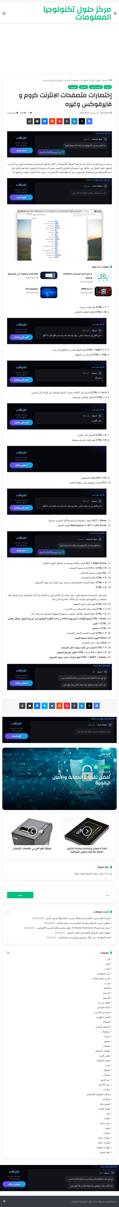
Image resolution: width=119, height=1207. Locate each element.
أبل (108, 959)
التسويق (106, 997)
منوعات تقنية (104, 1137)
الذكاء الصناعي (103, 1007)
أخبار (108, 964)
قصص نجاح (105, 1104)
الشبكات (106, 1022)
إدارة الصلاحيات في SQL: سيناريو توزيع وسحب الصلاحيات (84, 937)
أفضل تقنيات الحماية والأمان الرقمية (81, 780)
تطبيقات (106, 1046)
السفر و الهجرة (103, 1017)
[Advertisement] (59, 49)
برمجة (107, 1036)
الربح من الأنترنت (102, 1012)
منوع (108, 1128)
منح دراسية (105, 1123)
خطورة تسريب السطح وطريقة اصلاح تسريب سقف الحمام (83, 923)
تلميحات (73, 87)
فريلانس (106, 1099)
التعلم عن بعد (104, 1002)
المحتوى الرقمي (102, 1026)
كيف (108, 1113)
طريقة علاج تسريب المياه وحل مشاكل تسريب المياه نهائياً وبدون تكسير (78, 918)
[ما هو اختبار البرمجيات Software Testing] (103, 277)
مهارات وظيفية (103, 1147)
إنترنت (107, 983)
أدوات (107, 87)
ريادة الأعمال (104, 1084)
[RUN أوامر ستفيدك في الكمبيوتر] (48, 275)
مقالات (107, 1118)
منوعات (106, 1133)
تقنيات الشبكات (103, 1060)
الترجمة (106, 993)
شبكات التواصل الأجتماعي (98, 1094)
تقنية (108, 1065)
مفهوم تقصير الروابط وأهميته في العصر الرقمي (88, 932)
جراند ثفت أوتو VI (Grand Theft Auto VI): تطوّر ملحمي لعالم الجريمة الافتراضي (73, 928)
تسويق (107, 1041)
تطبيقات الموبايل (102, 1051)
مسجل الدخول (92, 873)
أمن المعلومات (103, 973)
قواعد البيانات (104, 1109)
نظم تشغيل (105, 1152)
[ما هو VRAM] (103, 291)
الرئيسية (106, 80)
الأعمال (107, 988)
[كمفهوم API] (48, 292)
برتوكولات (105, 1031)
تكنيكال (83, 87)
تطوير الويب (95, 80)
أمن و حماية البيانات (101, 978)
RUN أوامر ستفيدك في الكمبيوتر (23, 274)
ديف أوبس (105, 1080)
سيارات (106, 1089)
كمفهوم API (32, 289)
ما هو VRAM (86, 289)
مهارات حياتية (104, 1142)
